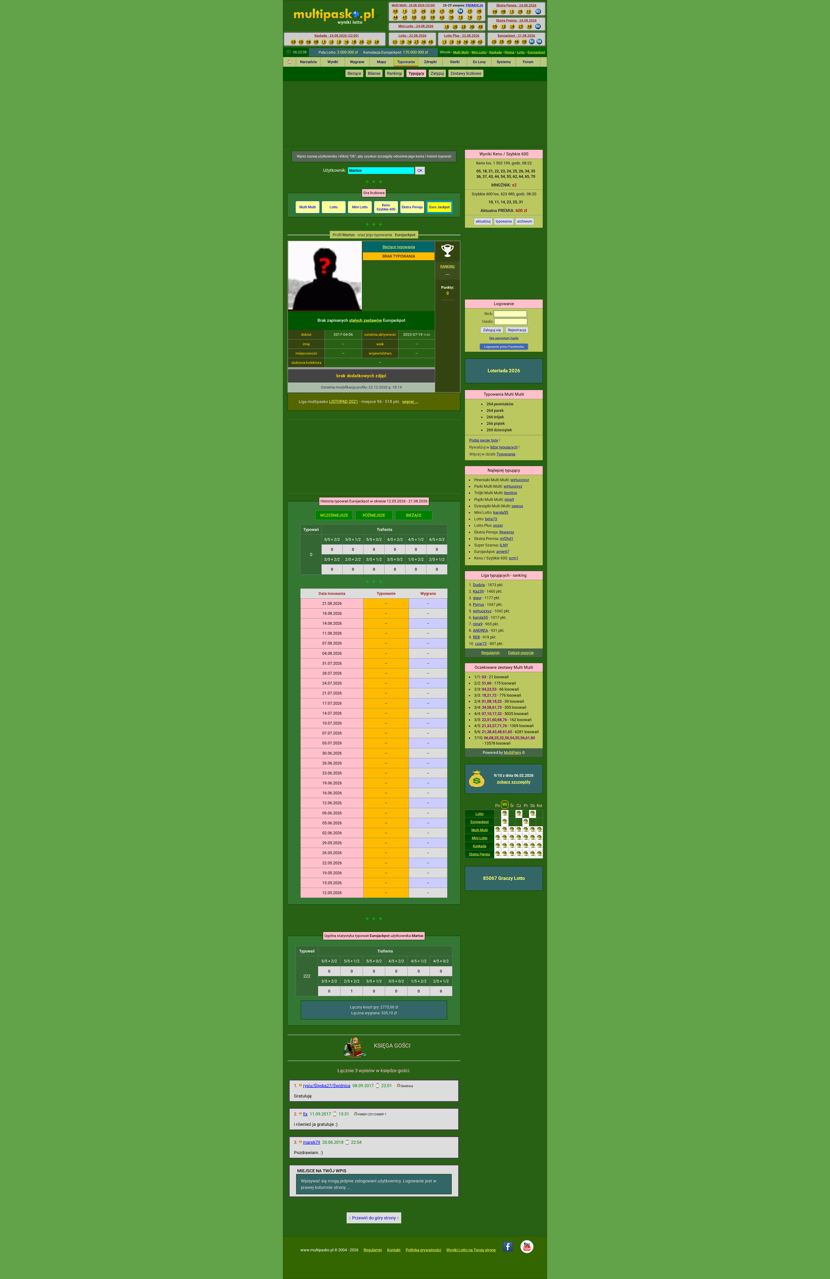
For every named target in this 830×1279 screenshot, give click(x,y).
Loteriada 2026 (504, 370)
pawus (517, 506)
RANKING (447, 266)
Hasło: (488, 321)
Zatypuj (437, 73)
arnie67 (502, 551)
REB (476, 637)
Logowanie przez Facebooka (504, 346)
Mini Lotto (479, 52)
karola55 (500, 512)
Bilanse (374, 73)
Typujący (416, 73)
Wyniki (332, 62)
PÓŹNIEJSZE (374, 515)
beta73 (491, 519)
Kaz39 (478, 591)
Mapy (381, 62)
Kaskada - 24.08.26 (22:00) (336, 36)
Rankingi (394, 73)
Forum (528, 62)
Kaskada (495, 52)
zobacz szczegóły (513, 781)
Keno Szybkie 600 (386, 207)
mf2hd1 (506, 538)
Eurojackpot (536, 52)
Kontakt (394, 1250)
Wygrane (357, 62)
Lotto (521, 52)
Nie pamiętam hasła (503, 338)
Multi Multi (461, 52)
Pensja (509, 52)
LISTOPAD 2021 (343, 401)
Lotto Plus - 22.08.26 (461, 36)
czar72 (481, 643)
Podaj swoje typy (483, 440)
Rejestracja (517, 330)
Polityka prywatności (423, 1250)
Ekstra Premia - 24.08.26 (516, 20)
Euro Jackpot (439, 207)
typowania (504, 221)
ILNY (504, 545)
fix (305, 1114)
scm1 (513, 558)
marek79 (311, 1142)
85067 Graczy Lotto (504, 878)
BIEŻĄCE (413, 515)
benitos (510, 493)
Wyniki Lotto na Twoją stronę (471, 1250)
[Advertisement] (415, 114)
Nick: (489, 313)
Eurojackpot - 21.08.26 (516, 36)
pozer (498, 525)
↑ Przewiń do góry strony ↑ (374, 1217)
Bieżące (354, 73)
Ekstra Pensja (479, 854)
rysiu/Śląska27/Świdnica (326, 1085)
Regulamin (490, 652)
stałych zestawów (365, 320)
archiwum (524, 221)
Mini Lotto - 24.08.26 (415, 26)
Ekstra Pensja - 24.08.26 (516, 5)
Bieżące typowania (399, 247)
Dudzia (479, 585)
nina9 (509, 499)
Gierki (455, 62)
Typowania (406, 62)
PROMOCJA (474, 5)
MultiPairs (512, 752)
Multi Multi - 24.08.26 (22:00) (413, 5)
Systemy (504, 62)
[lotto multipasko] (340, 15)
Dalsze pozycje (521, 652)
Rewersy (506, 532)
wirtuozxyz (520, 480)
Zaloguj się (492, 330)
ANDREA (480, 630)
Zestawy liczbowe (465, 73)
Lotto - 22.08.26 (412, 36)
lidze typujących (504, 447)
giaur (477, 598)
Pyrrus (478, 604)
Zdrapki (430, 62)
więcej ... (410, 401)
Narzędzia (308, 62)
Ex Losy (479, 62)
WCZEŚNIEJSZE (334, 515)
